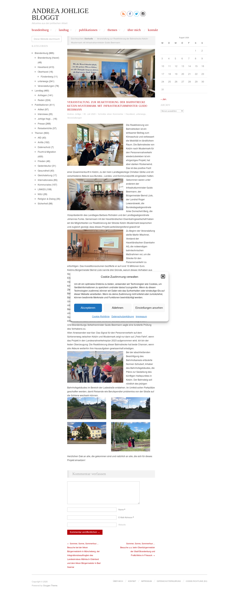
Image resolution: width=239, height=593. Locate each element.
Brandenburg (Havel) (48, 57)
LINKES (42, 189)
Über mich (134, 30)
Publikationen (88, 30)
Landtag (64, 30)
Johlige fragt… (45, 118)
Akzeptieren (88, 307)
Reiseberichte (45, 128)
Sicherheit (43, 203)
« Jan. (164, 99)
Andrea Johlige (74, 113)
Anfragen (42, 95)
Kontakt (153, 30)
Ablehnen (117, 307)
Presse (41, 123)
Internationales (45, 179)
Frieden (42, 161)
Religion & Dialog (47, 198)
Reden (41, 100)
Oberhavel (43, 71)
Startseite (88, 38)
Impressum (141, 316)
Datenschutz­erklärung (122, 316)
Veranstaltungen (46, 85)
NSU (40, 194)
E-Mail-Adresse (126, 517)
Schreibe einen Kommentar (110, 113)
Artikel (41, 109)
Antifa (41, 142)
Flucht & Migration (47, 151)
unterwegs (43, 81)
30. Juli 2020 (89, 113)
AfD (39, 137)
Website (122, 524)
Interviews (43, 114)
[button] (163, 276)
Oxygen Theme (50, 585)
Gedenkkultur (44, 165)
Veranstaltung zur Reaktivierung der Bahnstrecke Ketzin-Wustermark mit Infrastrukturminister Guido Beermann (107, 106)
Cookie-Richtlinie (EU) (196, 581)
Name (121, 509)
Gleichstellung (45, 175)
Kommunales (44, 184)
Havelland (43, 67)
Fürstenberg (47, 76)
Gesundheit (43, 170)
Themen (112, 30)
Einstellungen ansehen (149, 307)
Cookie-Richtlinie (101, 316)
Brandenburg (40, 30)
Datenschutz (44, 147)
